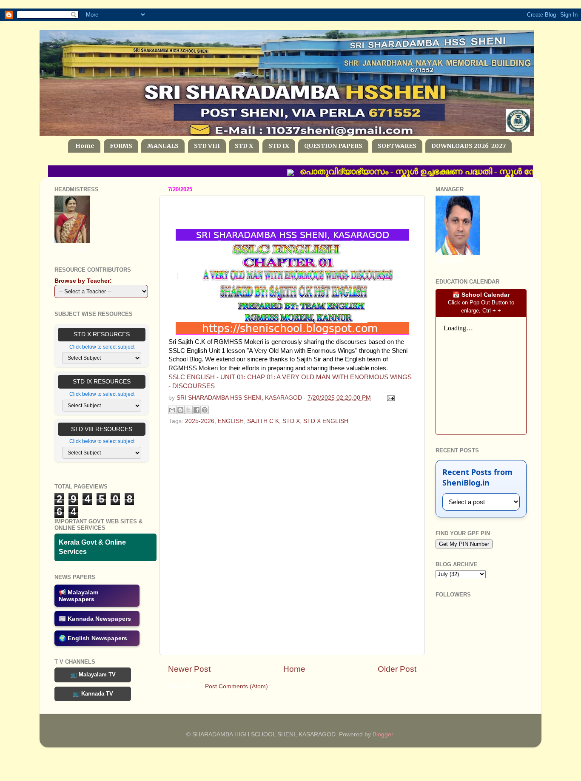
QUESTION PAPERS (333, 146)
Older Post (397, 669)
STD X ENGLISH (325, 421)
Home (84, 146)
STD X (244, 146)
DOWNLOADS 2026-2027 (468, 146)
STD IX (278, 146)
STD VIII (207, 146)
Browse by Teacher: (83, 281)
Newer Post (189, 669)
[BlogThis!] (180, 410)
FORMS (121, 146)
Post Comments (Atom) (236, 686)
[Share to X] (188, 410)
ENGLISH (231, 421)
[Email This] (172, 410)
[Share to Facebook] (196, 410)
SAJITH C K (263, 421)
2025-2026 (199, 421)
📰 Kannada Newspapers (95, 618)
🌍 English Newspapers (93, 638)
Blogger (383, 734)
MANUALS (163, 146)
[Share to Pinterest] (204, 410)
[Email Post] (389, 398)
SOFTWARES (397, 146)
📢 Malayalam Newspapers (78, 595)
